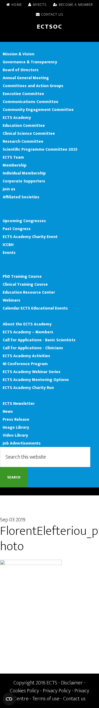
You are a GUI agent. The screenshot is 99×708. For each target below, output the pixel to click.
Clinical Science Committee (29, 133)
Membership (14, 165)
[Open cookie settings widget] (9, 699)
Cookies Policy (24, 690)
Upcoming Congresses (24, 220)
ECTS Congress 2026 (22, 204)
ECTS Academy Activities (26, 355)
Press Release (16, 419)
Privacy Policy (57, 690)
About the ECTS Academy (27, 324)
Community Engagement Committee (38, 109)
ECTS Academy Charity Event (30, 236)
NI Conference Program (25, 363)
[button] (49, 37)
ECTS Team (13, 157)
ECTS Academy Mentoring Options (36, 379)
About (9, 46)
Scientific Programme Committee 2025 (40, 149)
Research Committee (23, 141)
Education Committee (24, 125)
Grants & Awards (19, 260)
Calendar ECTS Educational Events (35, 308)
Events (9, 212)
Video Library (15, 435)
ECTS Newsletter (19, 403)
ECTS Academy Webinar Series (31, 371)
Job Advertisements (22, 443)
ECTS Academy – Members (28, 332)
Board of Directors (21, 69)
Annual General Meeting (26, 77)
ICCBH (8, 244)
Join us (9, 189)
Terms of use (45, 698)
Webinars (11, 300)
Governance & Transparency (30, 62)
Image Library (16, 427)
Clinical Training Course (25, 284)
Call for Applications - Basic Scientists (39, 340)
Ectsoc (49, 26)
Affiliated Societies (21, 197)
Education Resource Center (29, 292)
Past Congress (17, 228)
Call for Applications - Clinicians (33, 347)
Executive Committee (23, 93)
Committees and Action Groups (33, 85)
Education (12, 268)
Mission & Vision (18, 54)
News (8, 395)
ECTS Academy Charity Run (28, 387)
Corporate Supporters (24, 181)
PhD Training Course (22, 276)
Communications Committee (30, 101)
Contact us (74, 698)
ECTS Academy (17, 117)
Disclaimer (72, 682)
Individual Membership (24, 173)
